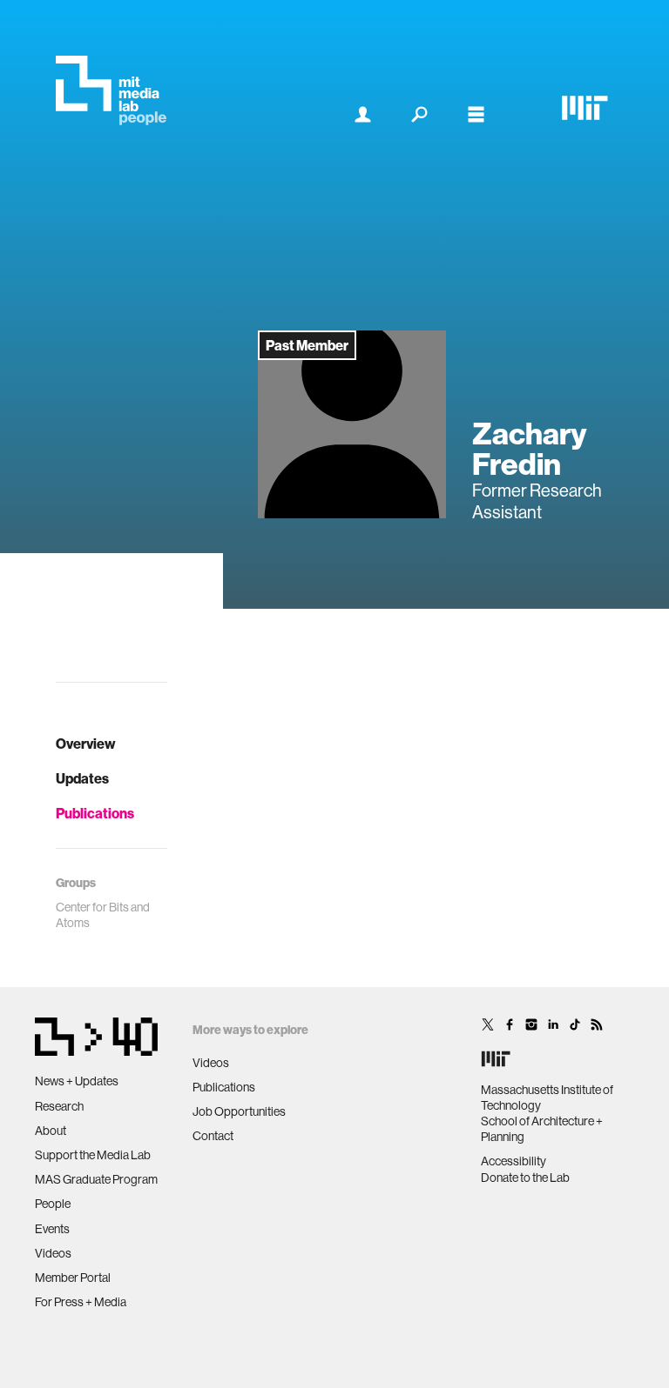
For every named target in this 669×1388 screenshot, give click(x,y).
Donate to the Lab (525, 1177)
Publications (95, 813)
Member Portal (73, 1277)
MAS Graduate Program (96, 1179)
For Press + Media (80, 1302)
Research (59, 1106)
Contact (213, 1136)
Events (52, 1229)
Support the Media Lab (93, 1155)
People (53, 1203)
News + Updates (76, 1081)
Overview (86, 743)
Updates (82, 778)
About (50, 1130)
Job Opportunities (239, 1111)
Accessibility (513, 1161)
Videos (53, 1253)
